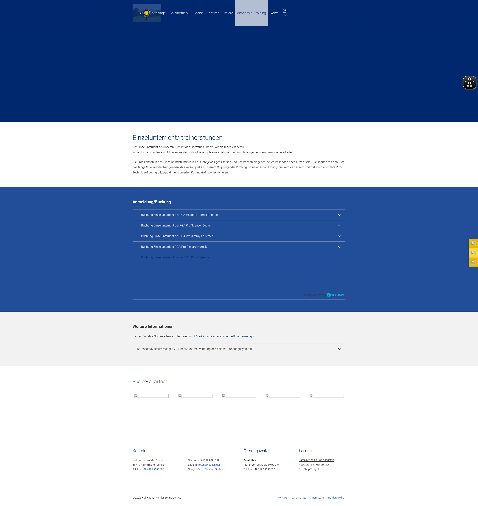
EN (284, 15)
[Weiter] (350, 406)
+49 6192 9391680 (153, 469)
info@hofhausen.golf (208, 464)
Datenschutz (298, 497)
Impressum (317, 497)
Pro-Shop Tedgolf (309, 469)
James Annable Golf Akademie (316, 460)
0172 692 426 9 (202, 336)
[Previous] (127, 406)
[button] (281, 13)
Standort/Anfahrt (214, 469)
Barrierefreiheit (336, 497)
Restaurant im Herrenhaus (314, 464)
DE (284, 11)
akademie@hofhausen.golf (237, 336)
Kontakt (282, 497)
